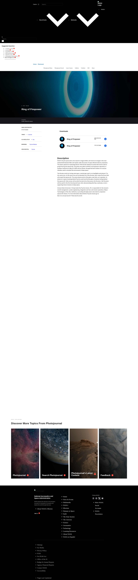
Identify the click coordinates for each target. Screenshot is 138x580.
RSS (88, 68)
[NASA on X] (99, 498)
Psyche (33, 149)
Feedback (83, 68)
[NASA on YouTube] (102, 498)
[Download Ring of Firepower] (105, 139)
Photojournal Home (48, 68)
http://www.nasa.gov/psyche (63, 195)
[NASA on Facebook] (93, 498)
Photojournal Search (59, 68)
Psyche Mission (33, 144)
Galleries (77, 68)
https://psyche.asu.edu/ (77, 195)
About (93, 68)
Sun (33, 139)
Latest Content (69, 68)
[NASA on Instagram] (96, 498)
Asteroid (30, 134)
